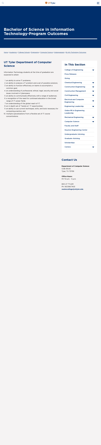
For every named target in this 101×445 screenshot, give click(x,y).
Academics (13, 52)
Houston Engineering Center (76, 130)
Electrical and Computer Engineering (74, 101)
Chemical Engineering (73, 82)
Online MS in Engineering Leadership (74, 112)
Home (6, 52)
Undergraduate (59, 52)
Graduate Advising (72, 138)
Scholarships (70, 143)
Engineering (35, 52)
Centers (68, 147)
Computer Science (46, 52)
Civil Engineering (71, 95)
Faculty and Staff (72, 126)
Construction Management (75, 91)
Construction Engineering (75, 87)
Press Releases (70, 74)
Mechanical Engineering (74, 117)
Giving (67, 78)
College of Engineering (74, 70)
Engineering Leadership (74, 106)
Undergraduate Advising (75, 134)
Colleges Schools (24, 52)
